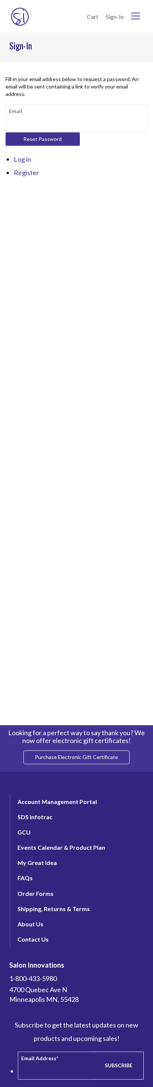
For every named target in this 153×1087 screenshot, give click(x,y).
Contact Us (33, 939)
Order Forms (35, 893)
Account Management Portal (57, 801)
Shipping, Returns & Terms (53, 908)
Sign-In (115, 16)
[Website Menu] (135, 16)
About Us (30, 923)
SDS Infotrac (34, 816)
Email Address (39, 1058)
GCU (23, 832)
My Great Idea (37, 862)
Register (26, 172)
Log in (22, 159)
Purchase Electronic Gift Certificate (76, 757)
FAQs (25, 877)
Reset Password (42, 139)
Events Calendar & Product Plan (61, 847)
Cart (92, 16)
